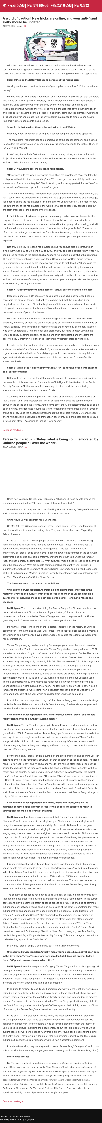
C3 (25, 26)
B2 (26, 447)
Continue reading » (13, 430)
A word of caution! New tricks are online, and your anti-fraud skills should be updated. (50, 20)
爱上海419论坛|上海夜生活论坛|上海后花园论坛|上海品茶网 (46, 6)
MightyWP (29, 1119)
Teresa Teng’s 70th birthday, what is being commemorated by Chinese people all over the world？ (50, 441)
